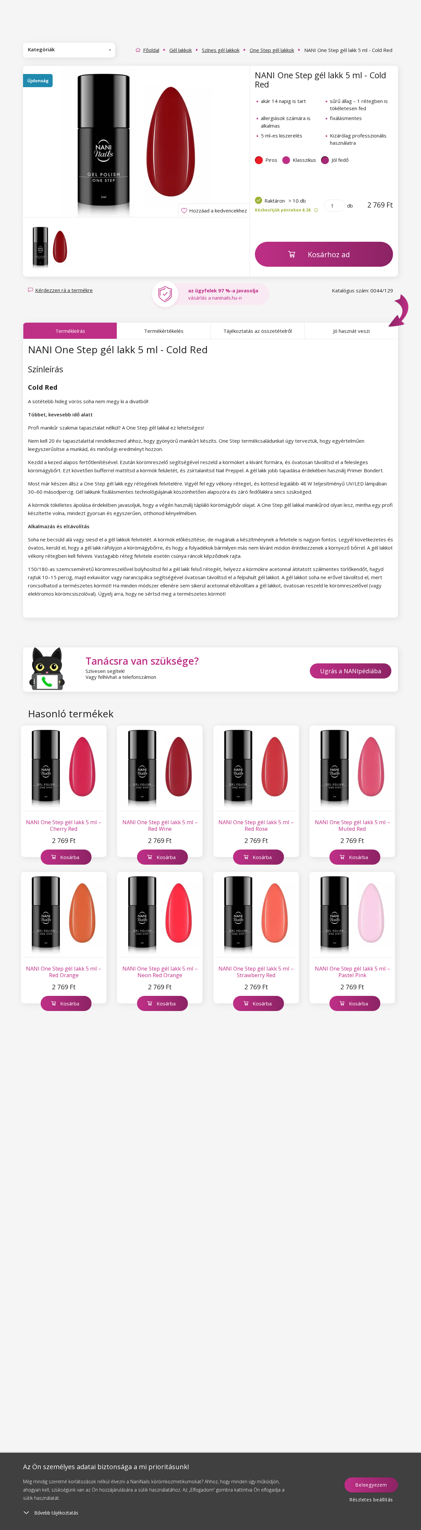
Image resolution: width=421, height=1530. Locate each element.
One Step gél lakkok (272, 50)
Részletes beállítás (371, 1499)
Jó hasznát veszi (351, 331)
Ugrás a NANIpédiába (350, 671)
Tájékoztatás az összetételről (257, 331)
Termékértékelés (164, 331)
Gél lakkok (180, 50)
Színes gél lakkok (220, 50)
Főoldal (151, 50)
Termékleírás (70, 331)
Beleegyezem (371, 1485)
